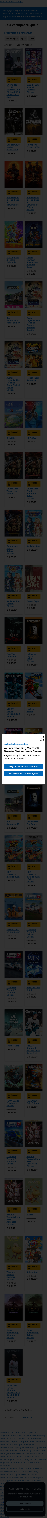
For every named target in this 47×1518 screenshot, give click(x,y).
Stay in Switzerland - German (23, 766)
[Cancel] (41, 738)
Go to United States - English (23, 773)
